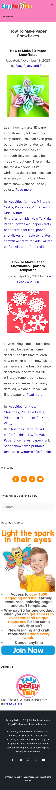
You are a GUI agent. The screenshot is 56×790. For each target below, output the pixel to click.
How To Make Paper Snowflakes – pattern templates (28, 266)
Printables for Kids (34, 418)
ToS (25, 720)
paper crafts (41, 224)
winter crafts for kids (29, 247)
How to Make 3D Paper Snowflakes (28, 53)
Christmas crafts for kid (26, 429)
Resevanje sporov (38, 724)
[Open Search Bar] (52, 5)
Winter (17, 213)
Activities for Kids (22, 201)
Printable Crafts (32, 412)
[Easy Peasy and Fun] (17, 5)
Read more (24, 189)
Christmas (11, 412)
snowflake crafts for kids (22, 241)
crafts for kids (19, 218)
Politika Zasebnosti (39, 720)
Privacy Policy (13, 720)
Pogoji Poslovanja (17, 724)
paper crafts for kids (19, 230)
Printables (22, 207)
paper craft (40, 440)
